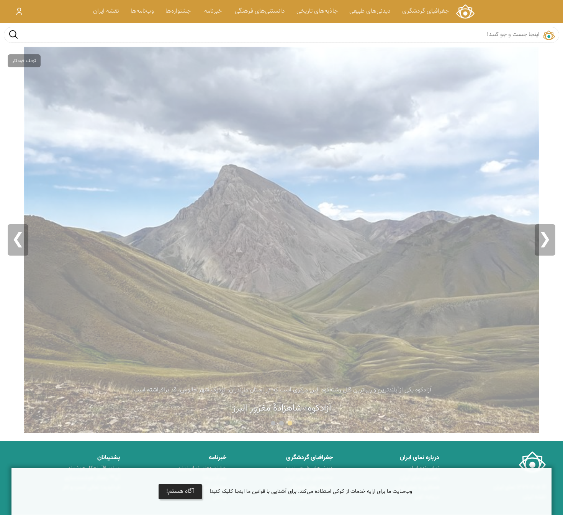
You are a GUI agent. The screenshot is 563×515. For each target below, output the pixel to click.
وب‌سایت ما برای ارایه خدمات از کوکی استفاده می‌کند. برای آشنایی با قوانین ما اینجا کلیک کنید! (310, 491)
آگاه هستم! (180, 491)
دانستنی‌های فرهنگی (260, 11)
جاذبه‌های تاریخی (317, 11)
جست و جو (13, 34)
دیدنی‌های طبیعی (370, 11)
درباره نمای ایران (419, 458)
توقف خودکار (24, 60)
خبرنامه (213, 11)
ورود (19, 11)
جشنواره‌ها (178, 11)
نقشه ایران (106, 11)
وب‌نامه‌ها (142, 11)
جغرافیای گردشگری (425, 11)
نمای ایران (465, 11)
